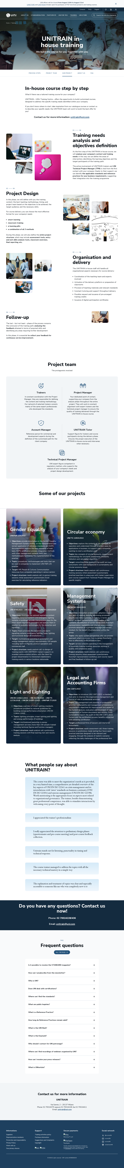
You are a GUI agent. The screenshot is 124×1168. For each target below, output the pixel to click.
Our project (67, 73)
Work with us (10, 1145)
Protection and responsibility (16, 1140)
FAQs (90, 9)
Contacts (82, 9)
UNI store (83, 15)
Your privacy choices (12, 1148)
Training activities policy (43, 1135)
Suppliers (9, 1135)
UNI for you (63, 15)
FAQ (92, 73)
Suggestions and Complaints (44, 1140)
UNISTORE (31, 5)
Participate (51, 15)
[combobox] (97, 9)
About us (25, 15)
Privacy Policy (11, 1143)
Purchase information (42, 1137)
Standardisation (38, 15)
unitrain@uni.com (80, 117)
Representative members (15, 1137)
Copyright (38, 1143)
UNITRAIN (42, 5)
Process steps (35, 73)
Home (7, 23)
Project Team (51, 73)
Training (73, 15)
